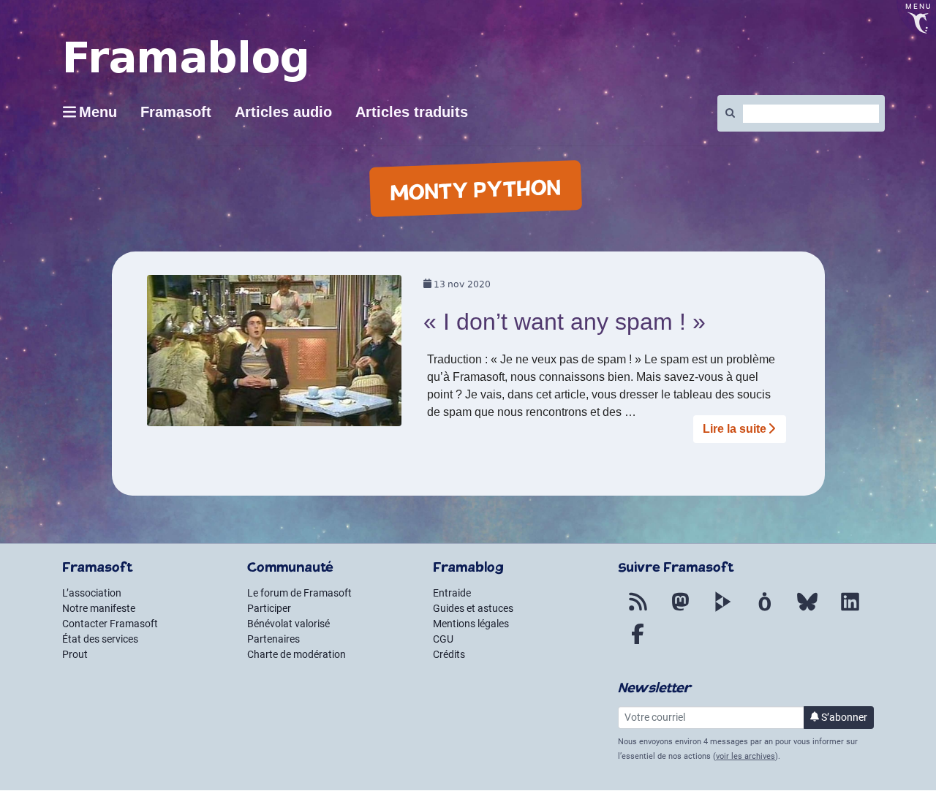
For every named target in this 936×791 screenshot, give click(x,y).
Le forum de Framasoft (299, 593)
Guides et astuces (473, 608)
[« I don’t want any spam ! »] (274, 355)
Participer (269, 608)
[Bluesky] (807, 610)
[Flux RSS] (638, 610)
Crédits (449, 654)
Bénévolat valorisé (288, 623)
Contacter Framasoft (110, 623)
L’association (91, 593)
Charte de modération (296, 654)
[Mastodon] (680, 610)
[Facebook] (638, 642)
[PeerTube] (722, 610)
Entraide (452, 593)
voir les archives (745, 756)
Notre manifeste (98, 608)
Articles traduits (411, 112)
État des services (100, 639)
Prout (75, 654)
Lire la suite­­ (734, 429)
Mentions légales (471, 623)
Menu (98, 112)
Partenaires (273, 639)
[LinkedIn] (850, 610)
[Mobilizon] (765, 610)
